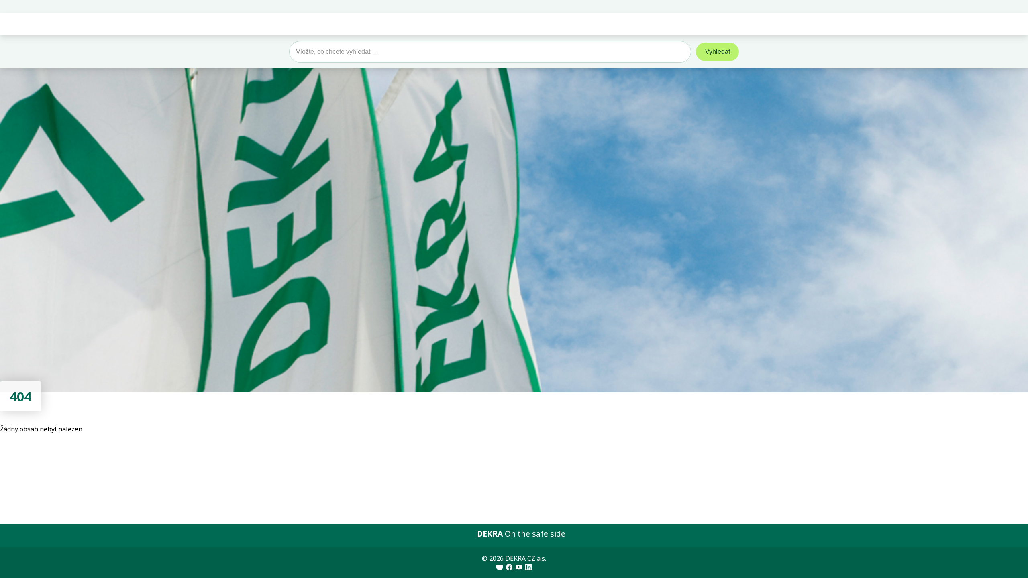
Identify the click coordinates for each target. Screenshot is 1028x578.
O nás (454, 24)
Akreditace (574, 24)
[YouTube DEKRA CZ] (519, 567)
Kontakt (1017, 6)
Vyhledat (717, 51)
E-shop (663, 24)
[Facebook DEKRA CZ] (509, 567)
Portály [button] (706, 24)
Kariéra (531, 24)
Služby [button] (487, 24)
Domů (422, 24)
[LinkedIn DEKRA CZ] (528, 567)
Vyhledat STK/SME (980, 6)
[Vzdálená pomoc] (499, 567)
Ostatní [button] (618, 24)
